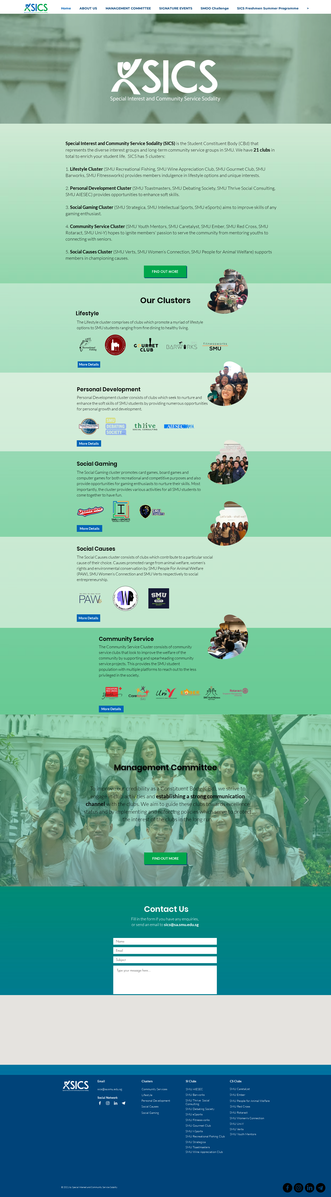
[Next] (306, 800)
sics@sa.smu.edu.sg (181, 924)
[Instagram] (107, 1103)
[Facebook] (99, 1103)
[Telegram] (123, 1103)
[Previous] (25, 800)
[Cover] (165, 875)
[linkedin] (309, 1188)
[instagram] (298, 1188)
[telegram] (320, 1188)
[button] (129, 8)
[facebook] (287, 1188)
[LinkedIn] (115, 1103)
